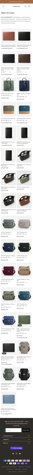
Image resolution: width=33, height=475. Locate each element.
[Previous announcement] (3, 2)
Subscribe (26, 430)
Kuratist (6, 466)
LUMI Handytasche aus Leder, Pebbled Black (8, 142)
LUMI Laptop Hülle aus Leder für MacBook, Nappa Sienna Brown (8, 45)
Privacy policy (28, 466)
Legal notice (25, 469)
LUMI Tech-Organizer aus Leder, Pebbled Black (8, 210)
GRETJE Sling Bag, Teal (22, 304)
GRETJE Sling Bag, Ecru (22, 232)
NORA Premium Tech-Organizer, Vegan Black (24, 165)
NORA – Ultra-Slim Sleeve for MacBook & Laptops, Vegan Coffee (23, 69)
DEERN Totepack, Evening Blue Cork (24, 94)
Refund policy (21, 466)
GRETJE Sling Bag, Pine (6, 232)
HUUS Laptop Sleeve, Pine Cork (8, 118)
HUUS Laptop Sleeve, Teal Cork (24, 118)
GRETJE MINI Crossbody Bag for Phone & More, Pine (8, 384)
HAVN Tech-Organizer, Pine (23, 187)
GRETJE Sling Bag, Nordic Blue (8, 328)
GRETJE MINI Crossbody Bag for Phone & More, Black (24, 384)
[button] (3, 6)
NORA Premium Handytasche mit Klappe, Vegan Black (23, 142)
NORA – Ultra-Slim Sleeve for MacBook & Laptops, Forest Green (23, 330)
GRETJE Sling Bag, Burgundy (7, 279)
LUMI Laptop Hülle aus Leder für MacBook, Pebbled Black (24, 45)
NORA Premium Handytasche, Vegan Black (8, 165)
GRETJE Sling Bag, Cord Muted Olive (8, 304)
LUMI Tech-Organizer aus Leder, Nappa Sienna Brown (24, 210)
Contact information (12, 471)
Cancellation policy (22, 471)
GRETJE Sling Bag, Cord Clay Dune (23, 280)
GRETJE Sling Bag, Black (22, 255)
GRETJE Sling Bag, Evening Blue (8, 255)
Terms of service (10, 469)
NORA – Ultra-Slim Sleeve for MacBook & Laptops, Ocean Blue (8, 409)
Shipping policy (18, 469)
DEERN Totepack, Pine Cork (7, 93)
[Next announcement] (30, 2)
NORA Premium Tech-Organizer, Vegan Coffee (8, 187)
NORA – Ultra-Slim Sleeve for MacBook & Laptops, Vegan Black (7, 69)
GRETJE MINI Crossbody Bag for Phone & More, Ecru (24, 357)
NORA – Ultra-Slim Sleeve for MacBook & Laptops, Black (7, 357)
